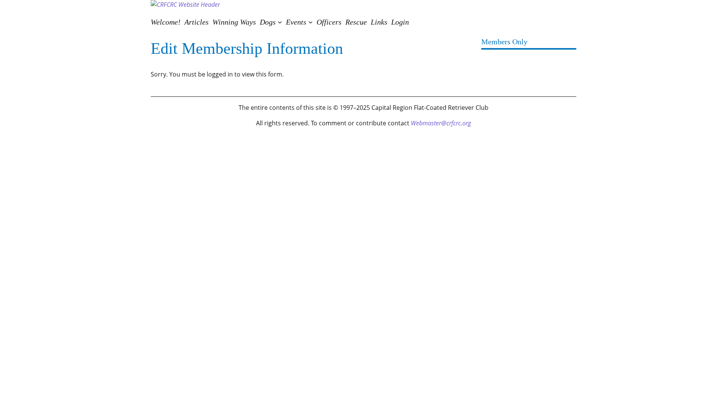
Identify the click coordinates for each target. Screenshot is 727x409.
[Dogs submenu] (280, 22)
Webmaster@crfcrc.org (441, 123)
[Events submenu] (310, 22)
